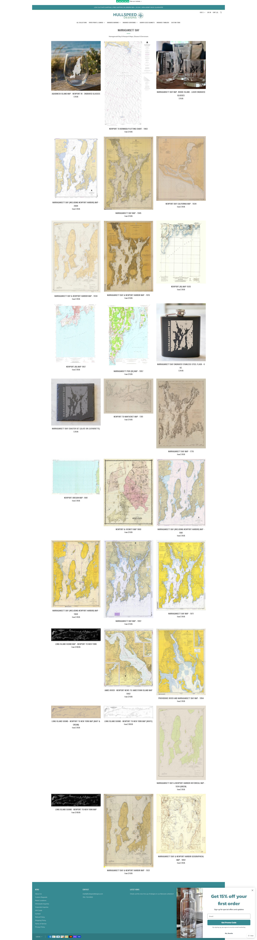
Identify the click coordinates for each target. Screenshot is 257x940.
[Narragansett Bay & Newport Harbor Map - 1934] (76, 257)
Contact (37, 914)
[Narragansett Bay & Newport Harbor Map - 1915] (128, 256)
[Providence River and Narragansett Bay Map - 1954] (181, 661)
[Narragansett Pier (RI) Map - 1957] (128, 335)
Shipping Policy (40, 920)
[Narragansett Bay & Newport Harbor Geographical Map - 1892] (181, 823)
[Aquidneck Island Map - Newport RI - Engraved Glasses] (76, 66)
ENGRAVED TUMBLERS (163, 23)
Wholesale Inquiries (42, 904)
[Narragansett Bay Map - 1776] (181, 413)
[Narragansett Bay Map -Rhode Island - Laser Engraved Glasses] (181, 65)
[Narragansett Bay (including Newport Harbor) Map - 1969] (76, 574)
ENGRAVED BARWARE (113, 23)
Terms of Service (40, 924)
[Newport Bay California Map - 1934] (181, 168)
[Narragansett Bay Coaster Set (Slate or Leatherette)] (76, 402)
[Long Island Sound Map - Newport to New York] (76, 634)
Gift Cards (38, 910)
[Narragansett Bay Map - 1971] (181, 575)
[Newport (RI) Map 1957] (76, 333)
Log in (209, 12)
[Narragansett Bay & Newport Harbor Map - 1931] (128, 830)
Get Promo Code (228, 922)
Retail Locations (40, 900)
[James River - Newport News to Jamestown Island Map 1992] (128, 657)
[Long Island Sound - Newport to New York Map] (76, 800)
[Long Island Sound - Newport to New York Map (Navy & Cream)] (76, 712)
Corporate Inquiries (41, 907)
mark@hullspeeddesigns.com (93, 894)
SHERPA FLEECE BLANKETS (147, 23)
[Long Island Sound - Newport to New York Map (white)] (128, 712)
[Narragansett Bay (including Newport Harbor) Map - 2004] (76, 167)
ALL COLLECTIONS (82, 23)
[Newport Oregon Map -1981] (76, 477)
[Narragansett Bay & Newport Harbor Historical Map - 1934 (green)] (181, 743)
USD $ (201, 12)
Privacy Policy (40, 927)
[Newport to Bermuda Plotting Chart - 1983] (128, 83)
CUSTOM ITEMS (175, 23)
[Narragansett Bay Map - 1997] (128, 579)
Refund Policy (40, 917)
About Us (38, 894)
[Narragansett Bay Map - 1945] (128, 173)
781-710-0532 (88, 897)
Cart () (215, 12)
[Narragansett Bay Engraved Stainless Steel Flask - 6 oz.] (181, 332)
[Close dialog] (252, 890)
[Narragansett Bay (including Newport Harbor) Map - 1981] (181, 492)
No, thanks (229, 933)
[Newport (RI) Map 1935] (181, 252)
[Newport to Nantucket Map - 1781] (128, 396)
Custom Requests (41, 897)
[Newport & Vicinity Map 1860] (128, 492)
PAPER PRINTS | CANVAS (96, 23)
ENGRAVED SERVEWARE (129, 23)
